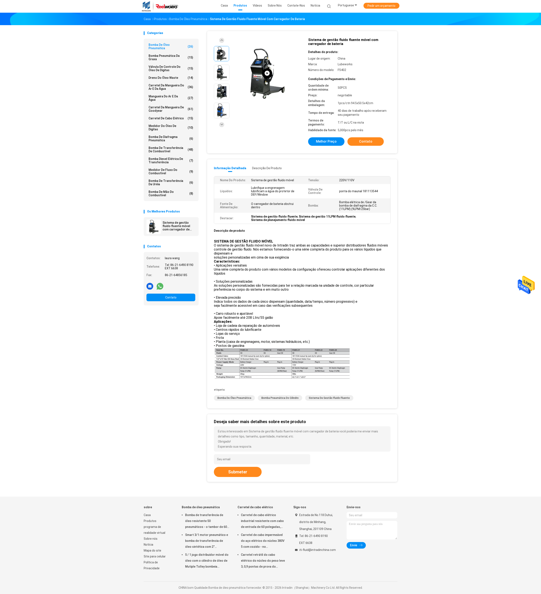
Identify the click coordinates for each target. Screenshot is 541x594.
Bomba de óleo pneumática (171, 46)
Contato (170, 297)
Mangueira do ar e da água (171, 98)
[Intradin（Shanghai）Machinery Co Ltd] (160, 6)
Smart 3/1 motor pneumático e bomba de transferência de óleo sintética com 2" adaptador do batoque (206, 541)
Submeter (237, 471)
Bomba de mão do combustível (171, 193)
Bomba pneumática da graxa (171, 57)
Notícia (148, 544)
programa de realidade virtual (154, 529)
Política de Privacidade (152, 565)
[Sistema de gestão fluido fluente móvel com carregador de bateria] (153, 226)
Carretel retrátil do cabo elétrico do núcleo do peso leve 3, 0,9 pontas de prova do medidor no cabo (263, 561)
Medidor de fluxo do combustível (171, 171)
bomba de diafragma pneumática (171, 138)
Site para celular (155, 556)
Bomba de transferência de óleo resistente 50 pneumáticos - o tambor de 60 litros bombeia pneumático (206, 521)
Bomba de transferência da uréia (171, 182)
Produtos (150, 521)
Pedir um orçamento (381, 5)
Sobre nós (150, 538)
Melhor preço (326, 141)
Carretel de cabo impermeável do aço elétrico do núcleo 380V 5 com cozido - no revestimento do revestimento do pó (262, 541)
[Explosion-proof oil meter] (267, 73)
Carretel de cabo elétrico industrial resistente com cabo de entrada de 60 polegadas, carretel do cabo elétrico (262, 521)
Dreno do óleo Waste (171, 77)
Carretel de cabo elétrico (171, 118)
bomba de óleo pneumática (234, 397)
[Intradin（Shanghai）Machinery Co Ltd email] (149, 286)
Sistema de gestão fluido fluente (329, 397)
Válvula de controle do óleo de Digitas (171, 68)
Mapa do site (152, 550)
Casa (147, 515)
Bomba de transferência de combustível (171, 149)
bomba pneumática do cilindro (280, 397)
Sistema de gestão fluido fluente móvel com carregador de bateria (176, 226)
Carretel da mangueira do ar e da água (171, 87)
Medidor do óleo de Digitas (171, 127)
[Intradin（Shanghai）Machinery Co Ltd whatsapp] (160, 286)
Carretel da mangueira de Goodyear (171, 109)
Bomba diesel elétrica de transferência (171, 160)
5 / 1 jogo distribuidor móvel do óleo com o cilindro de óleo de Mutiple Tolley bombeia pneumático (206, 561)
